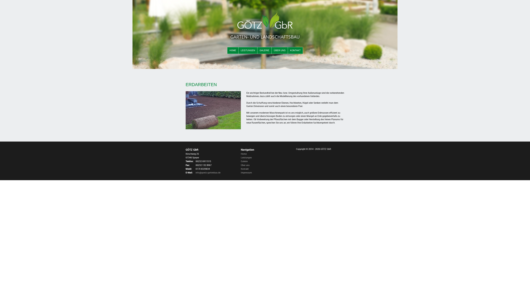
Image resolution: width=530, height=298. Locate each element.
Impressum (246, 172)
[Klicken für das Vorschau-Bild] (213, 109)
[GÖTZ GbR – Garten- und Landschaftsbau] (265, 19)
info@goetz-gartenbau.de (208, 172)
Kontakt (245, 168)
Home (244, 153)
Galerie (244, 161)
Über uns (245, 165)
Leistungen (246, 157)
